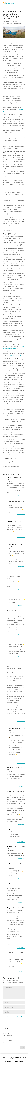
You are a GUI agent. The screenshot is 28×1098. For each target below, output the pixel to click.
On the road (6, 1042)
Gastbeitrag (6, 1033)
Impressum (8, 1061)
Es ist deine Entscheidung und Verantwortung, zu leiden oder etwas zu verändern (14, 348)
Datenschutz (15, 1061)
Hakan (9, 767)
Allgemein (5, 1031)
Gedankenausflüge (8, 23)
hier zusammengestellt (16, 355)
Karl (8, 477)
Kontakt (21, 1061)
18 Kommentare (18, 23)
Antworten (21, 496)
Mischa (7, 21)
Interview (5, 1038)
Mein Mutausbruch (8, 1040)
